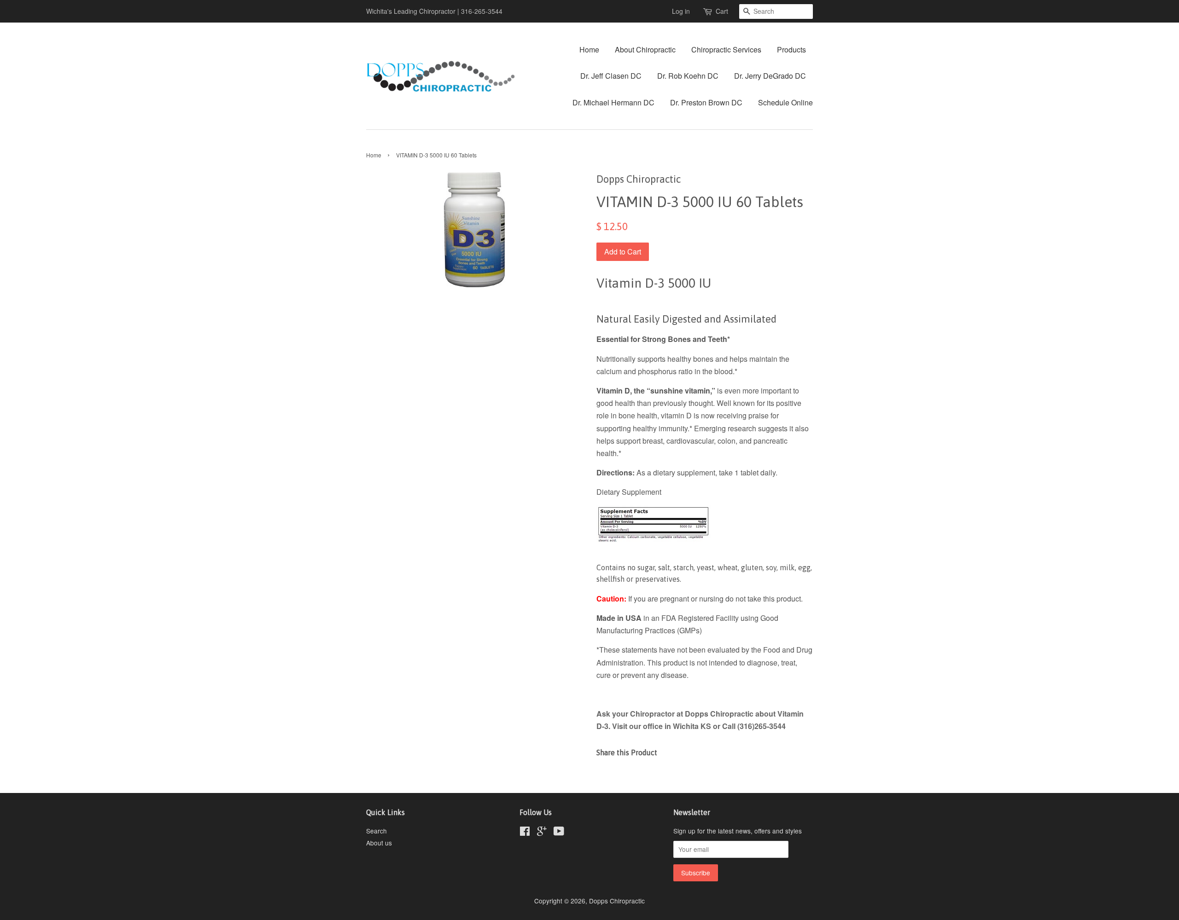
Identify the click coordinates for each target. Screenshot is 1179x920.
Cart (722, 11)
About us (379, 842)
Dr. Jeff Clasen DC (611, 75)
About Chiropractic (645, 49)
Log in (681, 11)
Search (376, 830)
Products (791, 49)
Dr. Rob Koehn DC (687, 75)
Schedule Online (785, 102)
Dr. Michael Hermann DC (613, 102)
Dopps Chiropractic (617, 900)
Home (589, 49)
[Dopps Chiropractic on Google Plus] (542, 832)
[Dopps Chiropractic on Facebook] (524, 832)
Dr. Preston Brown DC (706, 102)
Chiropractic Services (726, 49)
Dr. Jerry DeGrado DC (770, 75)
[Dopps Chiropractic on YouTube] (559, 832)
